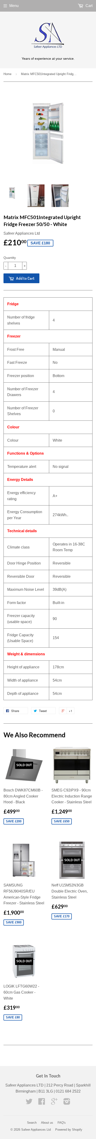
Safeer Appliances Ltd (36, 1129)
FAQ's (62, 1122)
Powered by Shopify (68, 1129)
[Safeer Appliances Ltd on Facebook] (41, 1103)
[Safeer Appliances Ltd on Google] (54, 1103)
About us (47, 1122)
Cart (89, 6)
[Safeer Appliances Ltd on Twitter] (29, 1103)
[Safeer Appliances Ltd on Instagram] (66, 1103)
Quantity (9, 257)
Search (32, 1122)
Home (7, 74)
